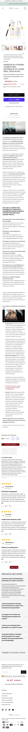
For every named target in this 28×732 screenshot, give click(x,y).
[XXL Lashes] (14, 715)
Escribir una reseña (10, 444)
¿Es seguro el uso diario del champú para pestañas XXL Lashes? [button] (11, 617)
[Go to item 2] (13, 451)
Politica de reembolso (7, 700)
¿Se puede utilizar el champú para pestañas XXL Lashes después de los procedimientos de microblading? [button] (12, 637)
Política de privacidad (7, 698)
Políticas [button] (4, 690)
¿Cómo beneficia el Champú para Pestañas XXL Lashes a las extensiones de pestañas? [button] (12, 606)
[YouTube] (13, 709)
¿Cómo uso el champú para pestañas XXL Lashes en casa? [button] (12, 626)
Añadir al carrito (14, 95)
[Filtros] (21, 444)
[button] (2, 8)
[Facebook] (9, 709)
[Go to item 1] (5, 451)
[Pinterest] (2, 709)
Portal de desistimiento (7, 702)
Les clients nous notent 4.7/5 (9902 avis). (14, 684)
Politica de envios (6, 704)
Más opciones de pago (14, 102)
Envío (5, 86)
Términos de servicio (7, 693)
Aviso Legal (4, 696)
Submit (23, 672)
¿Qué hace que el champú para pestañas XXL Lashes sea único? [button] (13, 580)
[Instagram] (6, 709)
